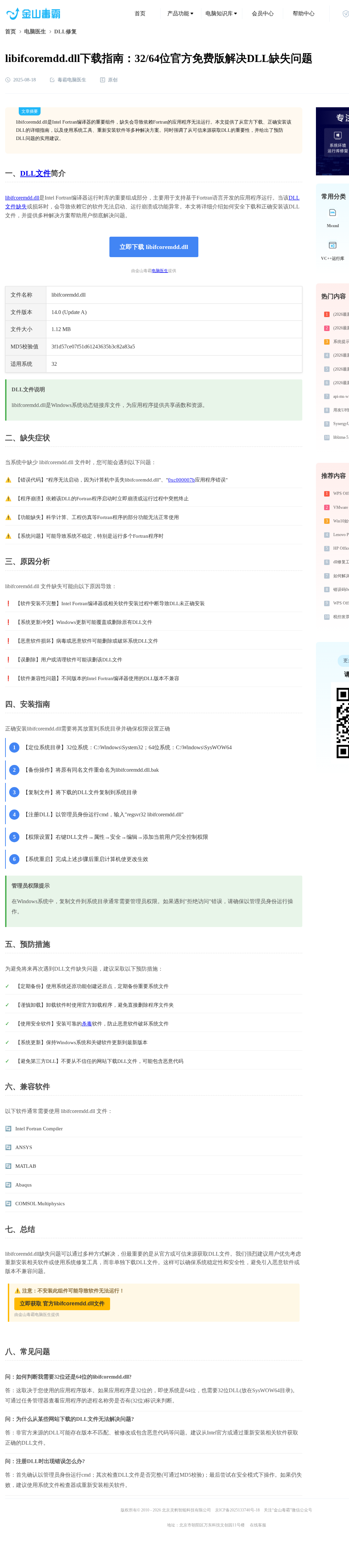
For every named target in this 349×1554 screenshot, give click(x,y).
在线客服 (258, 1525)
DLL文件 (35, 173)
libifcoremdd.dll (22, 198)
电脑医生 (35, 31)
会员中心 (263, 13)
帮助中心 (304, 13)
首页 (140, 13)
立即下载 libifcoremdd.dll (154, 247)
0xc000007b (181, 480)
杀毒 (87, 1023)
